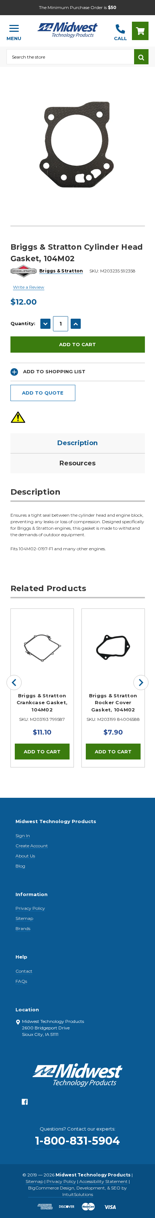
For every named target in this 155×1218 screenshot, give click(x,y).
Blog (20, 866)
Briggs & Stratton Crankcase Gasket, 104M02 (42, 703)
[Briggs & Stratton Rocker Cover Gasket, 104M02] (113, 640)
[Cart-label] (140, 31)
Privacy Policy (30, 908)
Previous (14, 682)
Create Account (31, 845)
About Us (25, 855)
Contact (23, 971)
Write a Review (28, 287)
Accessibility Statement (103, 1181)
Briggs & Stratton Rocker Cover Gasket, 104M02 (113, 703)
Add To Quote (42, 393)
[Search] (141, 56)
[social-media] (25, 1103)
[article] (42, 687)
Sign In (22, 835)
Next (141, 682)
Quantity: (22, 323)
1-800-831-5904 (77, 1141)
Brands (22, 928)
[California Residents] (18, 417)
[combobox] (70, 56)
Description (77, 443)
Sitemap (24, 918)
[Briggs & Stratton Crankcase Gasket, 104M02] (42, 640)
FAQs (21, 981)
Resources (77, 463)
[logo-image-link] (67, 28)
